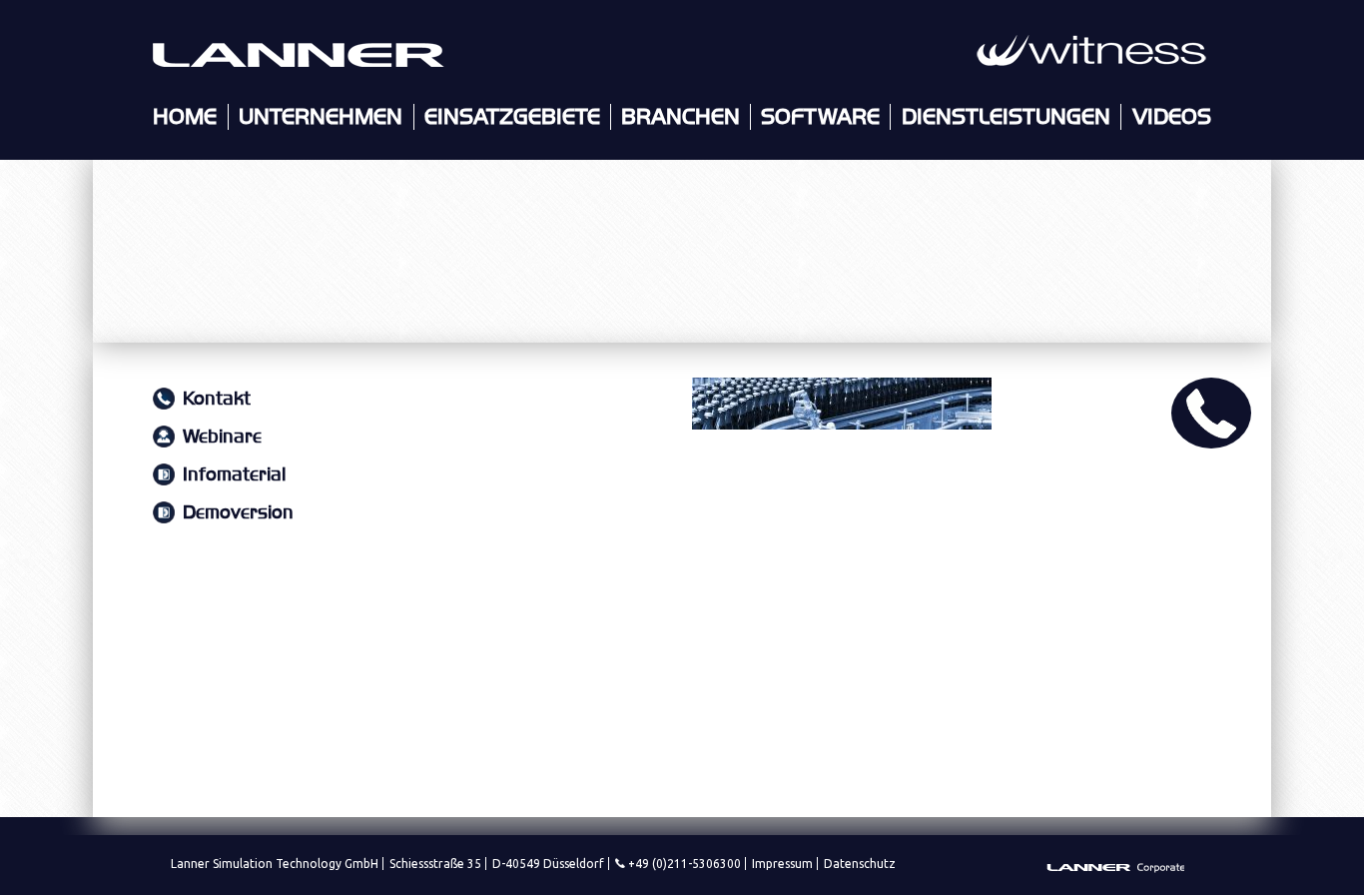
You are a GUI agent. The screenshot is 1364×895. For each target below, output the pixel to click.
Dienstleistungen (1006, 117)
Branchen (680, 117)
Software (820, 117)
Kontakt (217, 399)
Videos (1171, 117)
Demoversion (238, 512)
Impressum (782, 863)
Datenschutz (860, 863)
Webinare (222, 437)
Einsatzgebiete (512, 117)
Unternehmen (320, 117)
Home (185, 117)
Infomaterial (234, 474)
